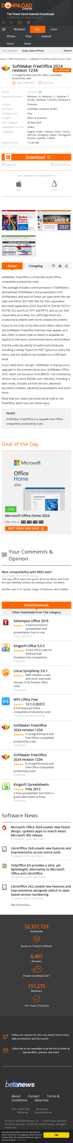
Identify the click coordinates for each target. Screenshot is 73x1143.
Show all (67, 50)
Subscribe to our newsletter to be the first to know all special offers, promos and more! (41, 1050)
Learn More (20, 1140)
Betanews (42, 1109)
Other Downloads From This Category (36, 612)
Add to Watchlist (25, 82)
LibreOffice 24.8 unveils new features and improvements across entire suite (41, 850)
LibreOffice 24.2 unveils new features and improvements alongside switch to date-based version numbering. (41, 890)
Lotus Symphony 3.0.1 (31, 671)
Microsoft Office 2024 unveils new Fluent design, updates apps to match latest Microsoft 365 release (40, 831)
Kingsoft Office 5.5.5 (29, 646)
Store (10, 43)
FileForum (22, 1112)
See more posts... (21, 904)
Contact (34, 1096)
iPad (28, 36)
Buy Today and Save (23, 528)
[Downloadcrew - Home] (17, 6)
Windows (19, 29)
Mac (37, 29)
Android (46, 36)
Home (3, 58)
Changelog (36, 266)
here (46, 403)
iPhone (11, 36)
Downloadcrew (43, 1112)
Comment (48, 82)
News (27, 43)
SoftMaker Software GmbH (42, 108)
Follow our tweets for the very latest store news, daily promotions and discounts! (41, 1036)
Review (12, 266)
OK (56, 1135)
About (16, 1096)
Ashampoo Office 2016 (31, 621)
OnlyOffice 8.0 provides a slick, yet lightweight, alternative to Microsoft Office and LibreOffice (38, 869)
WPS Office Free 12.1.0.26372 (29, 701)
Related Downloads (36, 605)
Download (35, 157)
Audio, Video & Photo (33, 50)
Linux (53, 29)
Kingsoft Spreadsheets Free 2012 (31, 786)
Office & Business (17, 58)
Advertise (42, 1100)
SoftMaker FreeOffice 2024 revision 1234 (30, 727)
